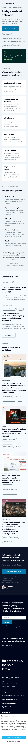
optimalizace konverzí (9, 439)
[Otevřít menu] (25, 3)
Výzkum (20, 400)
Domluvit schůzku (10, 28)
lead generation (8, 485)
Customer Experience (9, 400)
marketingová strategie (10, 493)
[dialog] (14, 729)
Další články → (9, 335)
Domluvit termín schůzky (14, 571)
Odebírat (7, 622)
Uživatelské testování (9, 489)
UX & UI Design (17, 396)
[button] (14, 741)
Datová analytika (8, 446)
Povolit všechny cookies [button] (14, 737)
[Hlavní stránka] (9, 3)
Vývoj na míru (6, 396)
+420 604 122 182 (7, 579)
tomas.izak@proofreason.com (10, 582)
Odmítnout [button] (14, 734)
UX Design (18, 446)
